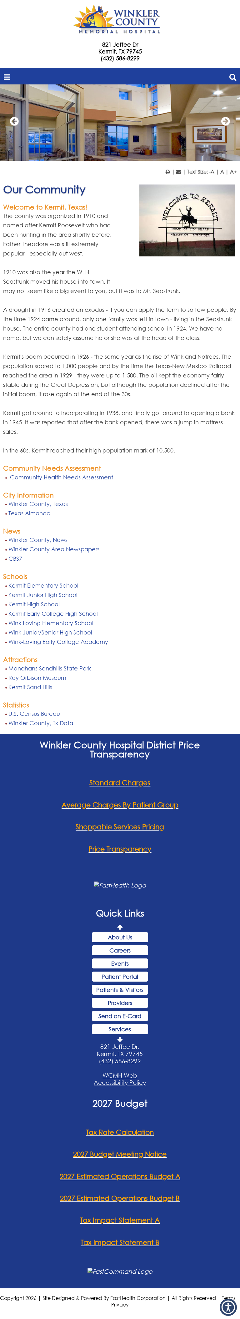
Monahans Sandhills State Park (49, 668)
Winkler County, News (38, 539)
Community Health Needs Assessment (60, 477)
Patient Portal (120, 976)
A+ (233, 171)
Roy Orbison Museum (37, 677)
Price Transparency (119, 849)
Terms (228, 1298)
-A (211, 171)
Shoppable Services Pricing (120, 827)
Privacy (120, 1304)
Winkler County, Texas (38, 503)
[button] (14, 124)
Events (120, 963)
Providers (120, 1002)
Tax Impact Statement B (120, 1242)
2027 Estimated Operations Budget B (120, 1198)
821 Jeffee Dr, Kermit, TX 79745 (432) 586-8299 (120, 1053)
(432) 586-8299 (120, 58)
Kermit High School (34, 604)
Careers (120, 950)
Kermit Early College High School (53, 613)
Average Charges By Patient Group (120, 805)
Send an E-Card (119, 1016)
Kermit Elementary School (43, 585)
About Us (120, 937)
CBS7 (15, 558)
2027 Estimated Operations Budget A (120, 1176)
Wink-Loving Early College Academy (58, 641)
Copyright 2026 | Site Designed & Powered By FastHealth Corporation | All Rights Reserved (108, 1298)
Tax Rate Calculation (120, 1132)
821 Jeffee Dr (120, 44)
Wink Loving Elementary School (50, 622)
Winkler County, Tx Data (40, 723)
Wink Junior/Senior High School (50, 632)
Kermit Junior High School (43, 594)
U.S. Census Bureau (34, 713)
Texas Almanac (29, 513)
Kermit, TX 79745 (120, 51)
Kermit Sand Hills (30, 687)
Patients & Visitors (119, 989)
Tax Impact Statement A (120, 1220)
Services (120, 1029)
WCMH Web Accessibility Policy (120, 1079)
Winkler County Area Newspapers (53, 549)
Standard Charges (119, 782)
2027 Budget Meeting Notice (120, 1154)
